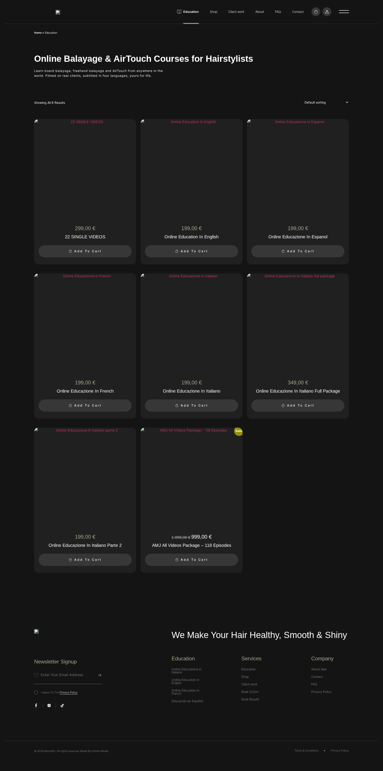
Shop (213, 11)
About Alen (319, 669)
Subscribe (99, 675)
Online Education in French (185, 692)
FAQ (278, 11)
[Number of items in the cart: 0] (315, 11)
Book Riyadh (250, 699)
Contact (298, 11)
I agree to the (59, 692)
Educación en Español (187, 701)
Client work (236, 11)
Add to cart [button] (88, 251)
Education (191, 11)
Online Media (100, 751)
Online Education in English (185, 681)
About (259, 11)
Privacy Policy (69, 692)
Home (38, 32)
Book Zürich (249, 691)
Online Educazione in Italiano (186, 671)
